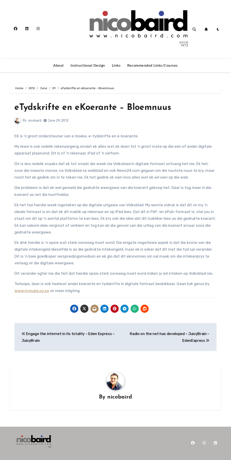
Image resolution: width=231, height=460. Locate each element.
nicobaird (35, 120)
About (58, 65)
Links (116, 65)
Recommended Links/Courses (152, 65)
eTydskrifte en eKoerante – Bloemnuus (92, 107)
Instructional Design (88, 65)
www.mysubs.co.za (31, 290)
